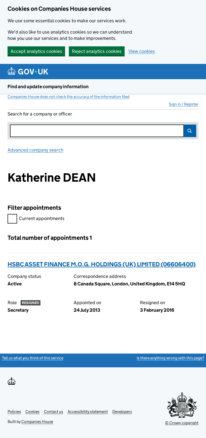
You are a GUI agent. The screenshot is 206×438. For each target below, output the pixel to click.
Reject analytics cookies (97, 51)
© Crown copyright (181, 422)
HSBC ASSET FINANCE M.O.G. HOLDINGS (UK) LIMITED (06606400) (102, 264)
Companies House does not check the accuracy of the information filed (68, 96)
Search (190, 131)
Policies (14, 411)
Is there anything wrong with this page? (170, 358)
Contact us (53, 411)
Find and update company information (48, 86)
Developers (122, 411)
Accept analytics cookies (36, 51)
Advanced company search (35, 150)
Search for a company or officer (40, 114)
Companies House (37, 421)
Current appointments (42, 218)
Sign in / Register (183, 104)
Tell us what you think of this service (32, 358)
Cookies (32, 411)
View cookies (141, 51)
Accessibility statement (88, 411)
